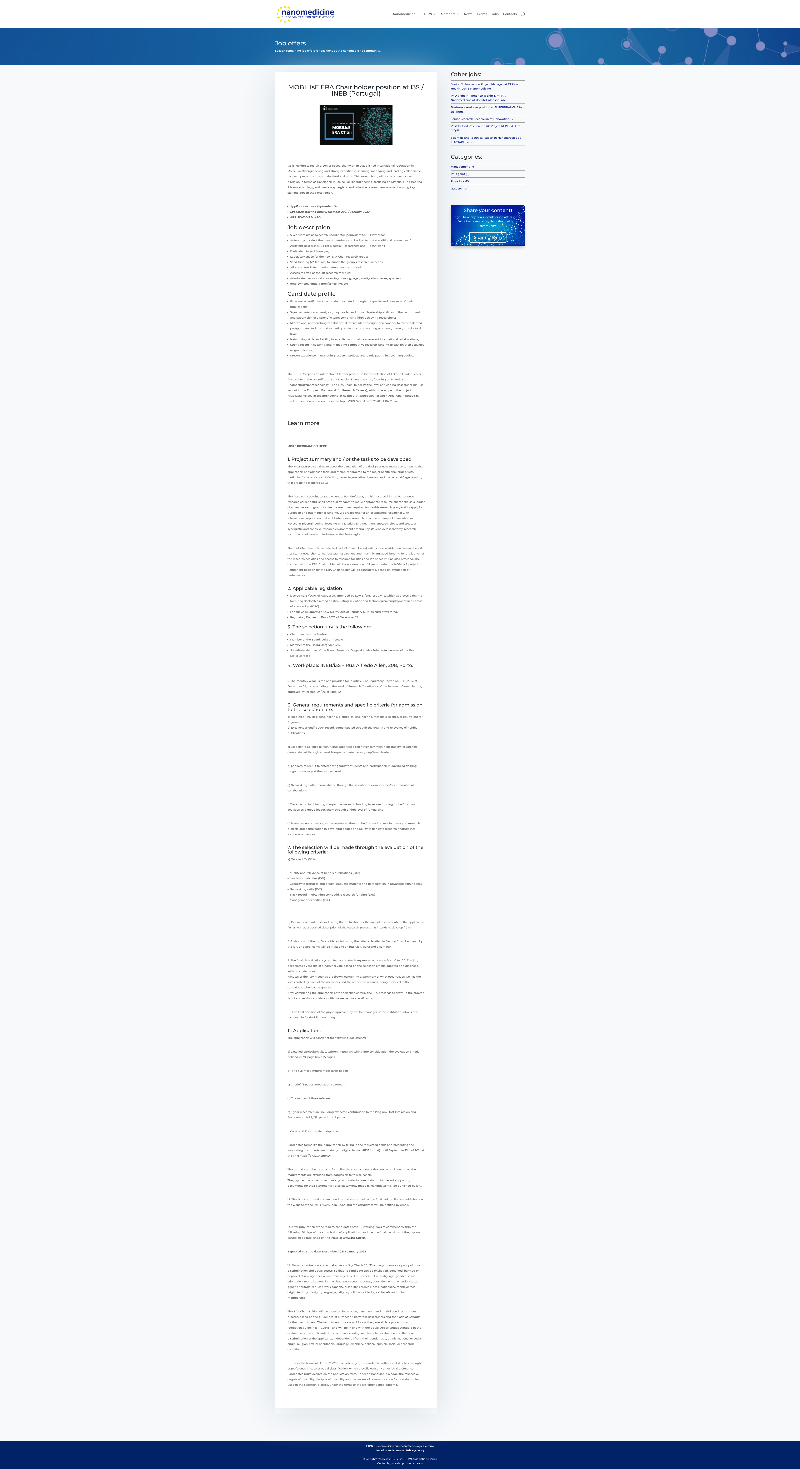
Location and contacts (390, 1450)
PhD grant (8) (460, 174)
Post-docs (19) (460, 181)
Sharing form (488, 237)
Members (448, 14)
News (468, 14)
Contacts (510, 14)
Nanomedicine (404, 14)
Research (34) (460, 188)
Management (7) (462, 166)
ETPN (428, 14)
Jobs (495, 14)
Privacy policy (415, 1450)
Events (482, 14)
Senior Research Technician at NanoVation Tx (482, 119)
